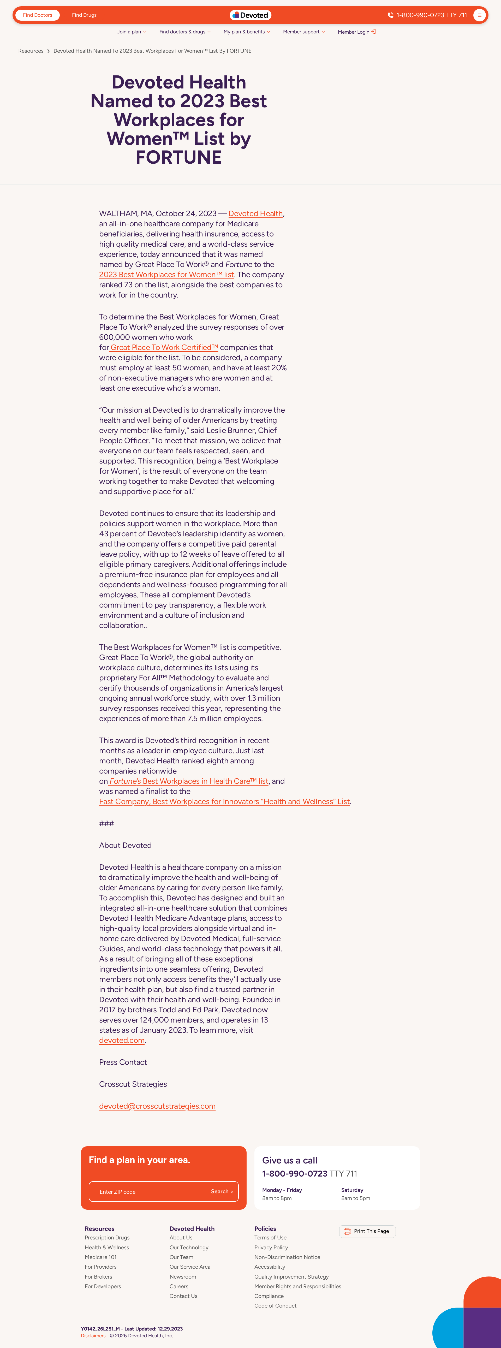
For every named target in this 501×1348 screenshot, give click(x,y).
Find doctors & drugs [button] (182, 31)
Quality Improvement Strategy (291, 1277)
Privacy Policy (271, 1247)
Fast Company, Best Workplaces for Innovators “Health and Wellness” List (224, 801)
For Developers (103, 1286)
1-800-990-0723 (432, 15)
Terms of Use (270, 1237)
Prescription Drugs (107, 1237)
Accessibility (269, 1267)
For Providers (101, 1267)
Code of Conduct (275, 1306)
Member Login (353, 32)
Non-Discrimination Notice (287, 1257)
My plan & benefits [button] (244, 31)
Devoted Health (256, 213)
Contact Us (184, 1296)
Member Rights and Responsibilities (297, 1286)
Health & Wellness (107, 1247)
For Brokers (98, 1277)
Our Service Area (190, 1267)
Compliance (269, 1296)
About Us (181, 1237)
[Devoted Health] (251, 15)
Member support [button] (301, 31)
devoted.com (122, 1040)
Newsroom (183, 1277)
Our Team (181, 1257)
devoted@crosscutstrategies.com (157, 1106)
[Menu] (479, 15)
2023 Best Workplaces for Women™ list (166, 274)
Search (222, 1191)
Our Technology (189, 1247)
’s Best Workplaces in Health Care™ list (189, 781)
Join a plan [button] (129, 31)
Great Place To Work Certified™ (163, 347)
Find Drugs (84, 15)
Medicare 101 (101, 1257)
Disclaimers (93, 1335)
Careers (179, 1286)
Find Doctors (37, 15)
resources (31, 51)
